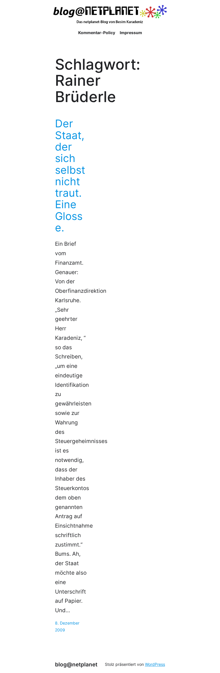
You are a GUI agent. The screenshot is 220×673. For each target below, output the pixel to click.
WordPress (155, 664)
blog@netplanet (76, 664)
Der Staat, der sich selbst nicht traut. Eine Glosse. (70, 175)
